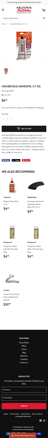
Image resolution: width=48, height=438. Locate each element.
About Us (24, 356)
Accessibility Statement (23, 416)
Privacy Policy (14, 414)
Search (6, 414)
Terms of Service (37, 414)
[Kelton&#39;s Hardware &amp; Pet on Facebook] (41, 421)
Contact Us (24, 362)
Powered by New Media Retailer (23, 429)
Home (3, 24)
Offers (24, 346)
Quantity (5, 114)
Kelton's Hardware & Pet (26, 427)
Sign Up (24, 406)
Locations (24, 359)
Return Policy (25, 414)
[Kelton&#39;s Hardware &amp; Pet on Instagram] (44, 421)
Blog (24, 353)
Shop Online (24, 343)
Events (24, 349)
